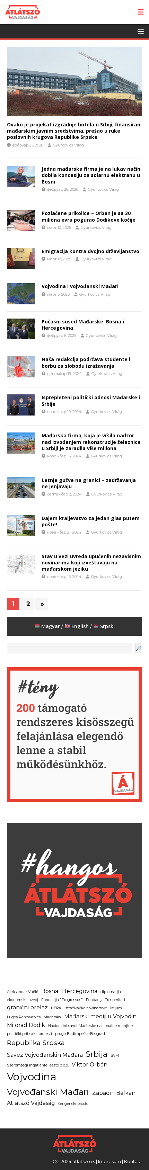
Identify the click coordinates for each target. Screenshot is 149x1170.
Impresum (109, 1161)
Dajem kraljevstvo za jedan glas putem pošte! (91, 521)
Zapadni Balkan (113, 1093)
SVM (115, 1055)
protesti (45, 1033)
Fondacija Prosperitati (105, 1000)
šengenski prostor (74, 1103)
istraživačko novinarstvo (85, 1008)
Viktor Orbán (89, 1064)
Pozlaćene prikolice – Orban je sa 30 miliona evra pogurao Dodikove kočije (88, 216)
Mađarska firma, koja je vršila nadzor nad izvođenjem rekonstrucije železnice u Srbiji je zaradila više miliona (91, 441)
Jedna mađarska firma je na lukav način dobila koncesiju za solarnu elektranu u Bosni (91, 175)
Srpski (107, 626)
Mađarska (52, 1017)
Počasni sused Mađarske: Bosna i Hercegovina (83, 324)
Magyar (50, 626)
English (80, 626)
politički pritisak (21, 1033)
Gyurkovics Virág (103, 189)
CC (56, 1161)
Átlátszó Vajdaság (31, 1103)
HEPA (56, 1008)
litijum (116, 1008)
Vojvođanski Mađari (48, 1092)
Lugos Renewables (24, 1017)
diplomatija (110, 992)
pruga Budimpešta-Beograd (80, 1033)
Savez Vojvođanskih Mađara (45, 1055)
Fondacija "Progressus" (62, 1000)
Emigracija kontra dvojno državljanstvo (90, 251)
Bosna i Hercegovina (69, 991)
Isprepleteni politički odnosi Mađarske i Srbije (91, 400)
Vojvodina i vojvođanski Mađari (80, 286)
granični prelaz (27, 1007)
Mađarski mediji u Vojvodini (101, 1016)
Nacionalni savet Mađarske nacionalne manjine (90, 1026)
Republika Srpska (36, 1042)
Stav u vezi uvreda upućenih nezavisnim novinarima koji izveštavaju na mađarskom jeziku (91, 562)
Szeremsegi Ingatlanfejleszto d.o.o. (38, 1065)
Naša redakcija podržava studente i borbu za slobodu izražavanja (86, 362)
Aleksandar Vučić (22, 992)
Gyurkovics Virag (68, 145)
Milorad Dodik (26, 1025)
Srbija (96, 1054)
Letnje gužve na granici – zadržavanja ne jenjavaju (89, 483)
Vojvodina (31, 1077)
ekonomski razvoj (22, 1000)
